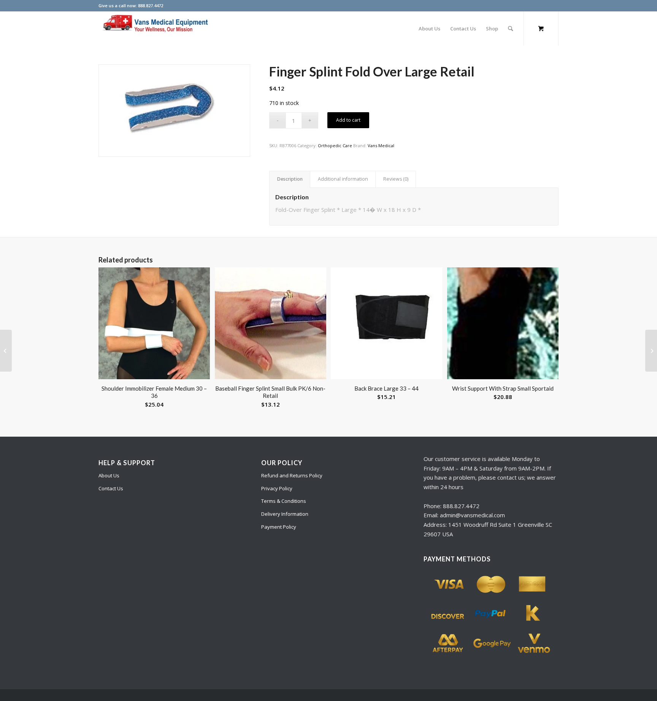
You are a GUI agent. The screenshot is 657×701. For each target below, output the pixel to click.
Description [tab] (290, 179)
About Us (108, 475)
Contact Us (110, 488)
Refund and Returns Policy (291, 475)
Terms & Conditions (283, 501)
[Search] (510, 28)
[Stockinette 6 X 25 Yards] (651, 351)
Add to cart (348, 120)
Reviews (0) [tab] (395, 179)
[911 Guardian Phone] (6, 351)
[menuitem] (429, 28)
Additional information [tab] (343, 179)
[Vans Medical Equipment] (155, 28)
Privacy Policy (276, 488)
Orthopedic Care (335, 145)
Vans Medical (381, 145)
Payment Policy (278, 526)
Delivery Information (284, 513)
